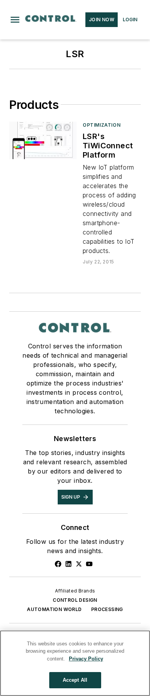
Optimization (101, 125)
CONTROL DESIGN (75, 600)
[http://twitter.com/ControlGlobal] (79, 564)
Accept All (75, 680)
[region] (75, 663)
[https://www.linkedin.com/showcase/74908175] (68, 564)
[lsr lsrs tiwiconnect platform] (43, 140)
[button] (15, 19)
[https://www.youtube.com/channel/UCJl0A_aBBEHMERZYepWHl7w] (89, 564)
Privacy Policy (86, 659)
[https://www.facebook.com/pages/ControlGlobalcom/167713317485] (58, 564)
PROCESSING (107, 609)
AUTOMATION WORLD (54, 609)
